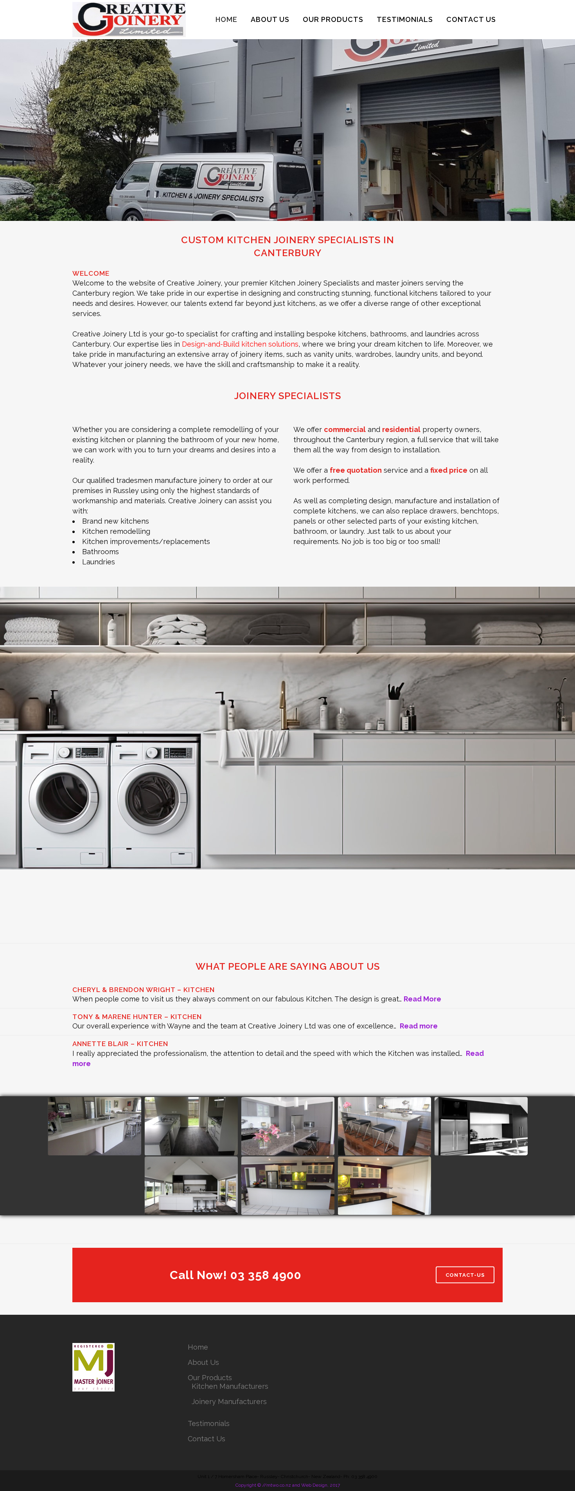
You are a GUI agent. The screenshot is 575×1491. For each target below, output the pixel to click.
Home (198, 1347)
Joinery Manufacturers (229, 1401)
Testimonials (209, 1423)
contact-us (465, 1275)
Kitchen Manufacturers (230, 1386)
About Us (203, 1362)
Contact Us (206, 1439)
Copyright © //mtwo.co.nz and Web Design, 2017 (287, 1485)
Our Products (210, 1378)
